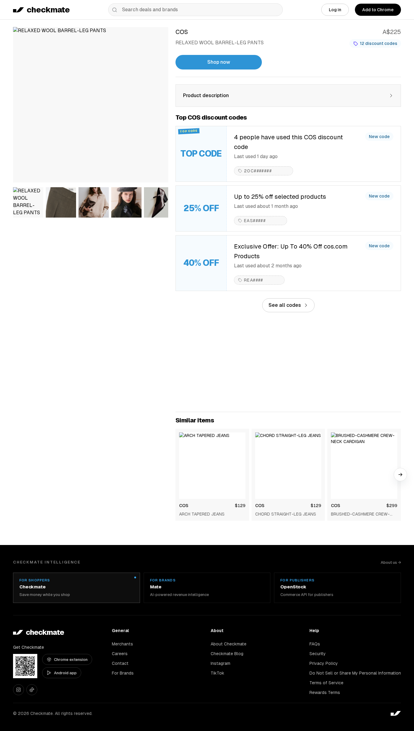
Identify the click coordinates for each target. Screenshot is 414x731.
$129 (240, 505)
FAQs (314, 643)
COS (183, 505)
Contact (120, 663)
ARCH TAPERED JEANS (202, 514)
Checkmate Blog (227, 653)
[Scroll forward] (400, 474)
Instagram (220, 663)
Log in (335, 9)
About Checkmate (228, 643)
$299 (391, 505)
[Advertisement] (288, 362)
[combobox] (195, 9)
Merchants (122, 643)
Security (317, 653)
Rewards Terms (324, 692)
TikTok (217, 673)
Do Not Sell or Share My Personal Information (355, 673)
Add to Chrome (378, 9)
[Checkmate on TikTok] (31, 689)
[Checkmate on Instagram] (18, 689)
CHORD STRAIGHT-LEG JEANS (285, 514)
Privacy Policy (323, 663)
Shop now (218, 62)
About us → (391, 562)
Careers (120, 653)
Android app (65, 673)
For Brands (123, 673)
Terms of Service (326, 682)
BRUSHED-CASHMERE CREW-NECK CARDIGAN (360, 514)
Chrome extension (71, 659)
